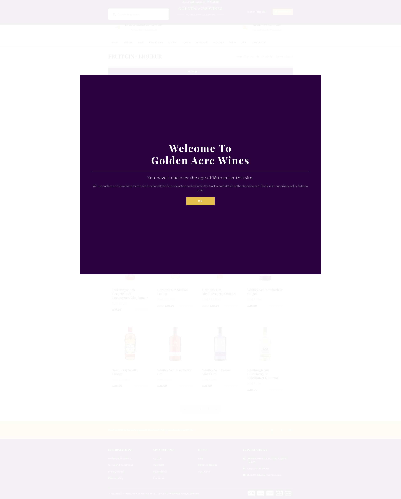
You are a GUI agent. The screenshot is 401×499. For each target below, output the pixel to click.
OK (200, 201)
